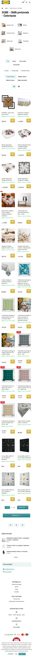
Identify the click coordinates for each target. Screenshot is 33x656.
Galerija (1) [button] (15, 515)
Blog (16, 589)
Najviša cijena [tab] (10, 80)
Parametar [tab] (16, 65)
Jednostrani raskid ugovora (16, 601)
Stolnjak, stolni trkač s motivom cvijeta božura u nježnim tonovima (24, 247)
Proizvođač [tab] (22, 61)
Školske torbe (25, 70)
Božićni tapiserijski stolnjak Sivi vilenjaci (23, 179)
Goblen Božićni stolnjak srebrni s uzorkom (24, 421)
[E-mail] (16, 618)
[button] (12, 120)
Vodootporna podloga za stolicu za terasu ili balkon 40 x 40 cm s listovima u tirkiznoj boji (24, 282)
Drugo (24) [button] (22, 507)
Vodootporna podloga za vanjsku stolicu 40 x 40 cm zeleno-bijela (8, 317)
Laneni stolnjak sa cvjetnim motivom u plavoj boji (7, 281)
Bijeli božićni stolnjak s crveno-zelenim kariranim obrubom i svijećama (8, 213)
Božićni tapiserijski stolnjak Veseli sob (7, 179)
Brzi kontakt (8, 572)
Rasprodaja (15, 70)
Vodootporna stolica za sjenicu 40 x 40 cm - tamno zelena (8, 387)
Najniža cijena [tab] (22, 76)
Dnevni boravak (10, 33)
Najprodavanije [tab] (22, 80)
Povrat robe (16, 599)
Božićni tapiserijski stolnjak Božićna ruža (7, 145)
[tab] (14, 86)
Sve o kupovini (16, 596)
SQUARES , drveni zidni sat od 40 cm (8, 113)
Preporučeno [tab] (11, 76)
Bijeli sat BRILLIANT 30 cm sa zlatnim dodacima (24, 490)
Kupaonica (25, 33)
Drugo (15, 557)
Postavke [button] (10, 654)
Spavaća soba (10, 25)
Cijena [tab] (14, 61)
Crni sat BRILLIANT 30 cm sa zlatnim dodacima (24, 457)
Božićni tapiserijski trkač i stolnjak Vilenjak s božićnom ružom (24, 146)
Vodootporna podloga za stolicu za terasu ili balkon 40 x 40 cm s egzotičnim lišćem (24, 318)
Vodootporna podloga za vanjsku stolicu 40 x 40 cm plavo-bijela (8, 352)
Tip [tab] (8, 61)
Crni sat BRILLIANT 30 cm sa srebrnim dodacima (8, 457)
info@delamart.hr (9, 569)
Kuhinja (25, 25)
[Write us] (16, 624)
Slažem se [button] (22, 654)
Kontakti (16, 592)
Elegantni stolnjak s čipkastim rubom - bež (7, 247)
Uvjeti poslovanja (16, 584)
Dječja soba (9, 41)
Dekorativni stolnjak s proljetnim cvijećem (23, 113)
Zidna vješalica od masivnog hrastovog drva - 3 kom (23, 212)
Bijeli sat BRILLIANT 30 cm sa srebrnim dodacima (8, 491)
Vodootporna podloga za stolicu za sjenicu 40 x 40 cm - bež (8, 422)
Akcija (6, 70)
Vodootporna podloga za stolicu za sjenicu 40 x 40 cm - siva (24, 352)
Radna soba (18, 49)
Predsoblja (25, 41)
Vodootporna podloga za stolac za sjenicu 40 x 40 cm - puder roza (24, 387)
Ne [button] (16, 654)
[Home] (6, 2)
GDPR (16, 587)
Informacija (16, 582)
